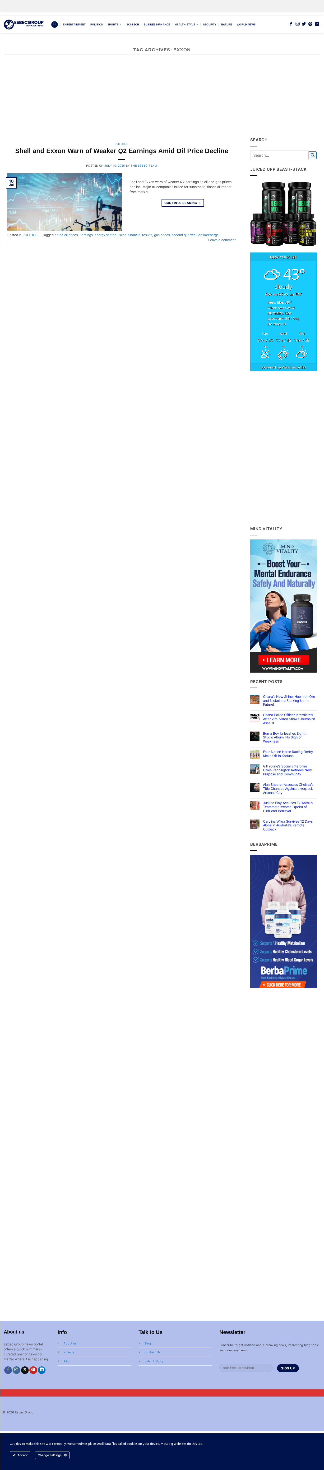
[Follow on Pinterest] (310, 24)
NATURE (226, 24)
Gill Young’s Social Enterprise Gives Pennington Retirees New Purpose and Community (287, 770)
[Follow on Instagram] (298, 24)
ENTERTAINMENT (74, 24)
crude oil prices (66, 235)
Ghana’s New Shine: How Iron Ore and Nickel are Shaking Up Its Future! (289, 701)
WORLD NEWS (246, 24)
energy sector (105, 235)
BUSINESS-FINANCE (157, 24)
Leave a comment (222, 240)
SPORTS (112, 24)
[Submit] (313, 155)
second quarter (183, 235)
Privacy (69, 1352)
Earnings (86, 235)
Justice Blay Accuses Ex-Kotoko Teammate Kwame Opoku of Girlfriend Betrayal (288, 807)
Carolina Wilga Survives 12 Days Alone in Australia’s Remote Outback (288, 825)
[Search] (54, 24)
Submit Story (153, 1361)
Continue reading (182, 203)
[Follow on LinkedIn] (317, 24)
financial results (140, 235)
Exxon (121, 235)
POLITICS (96, 24)
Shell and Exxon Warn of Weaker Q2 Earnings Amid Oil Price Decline (121, 151)
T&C (66, 1361)
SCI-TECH (132, 24)
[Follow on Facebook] (291, 24)
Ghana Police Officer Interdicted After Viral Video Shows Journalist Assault (289, 719)
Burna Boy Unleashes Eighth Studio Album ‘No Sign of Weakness (284, 737)
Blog (147, 1343)
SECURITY (210, 24)
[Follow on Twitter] (304, 24)
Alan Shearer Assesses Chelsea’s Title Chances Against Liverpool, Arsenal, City (288, 789)
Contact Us (152, 1352)
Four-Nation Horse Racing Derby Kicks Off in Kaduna (288, 754)
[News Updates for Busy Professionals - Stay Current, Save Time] (24, 24)
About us (70, 1343)
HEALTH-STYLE (185, 24)
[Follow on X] (25, 1370)
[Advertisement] (162, 101)
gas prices (162, 235)
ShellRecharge (208, 235)
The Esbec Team (144, 165)
